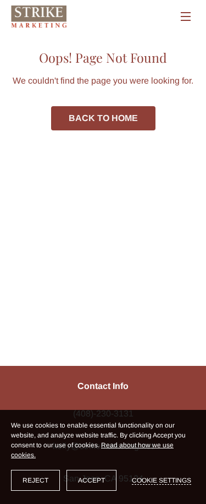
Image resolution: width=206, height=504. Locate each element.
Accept (91, 480)
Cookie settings (161, 480)
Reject (35, 480)
